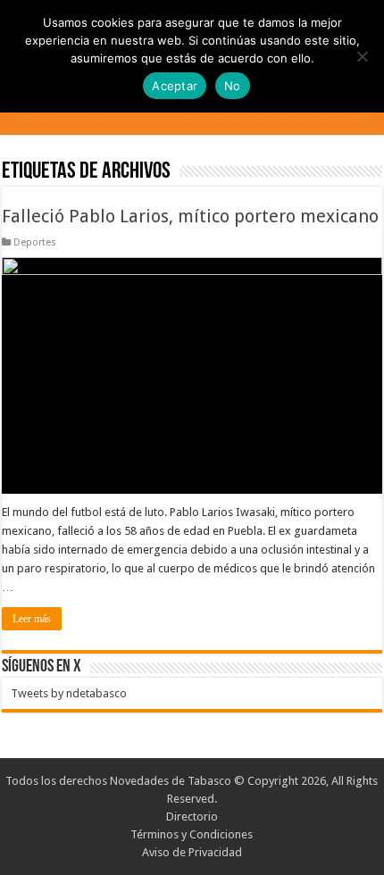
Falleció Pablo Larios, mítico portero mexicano (190, 216)
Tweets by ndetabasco (69, 693)
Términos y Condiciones (191, 834)
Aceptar (174, 86)
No (232, 86)
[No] (362, 56)
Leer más (32, 618)
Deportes (34, 242)
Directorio (192, 816)
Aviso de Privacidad (192, 852)
